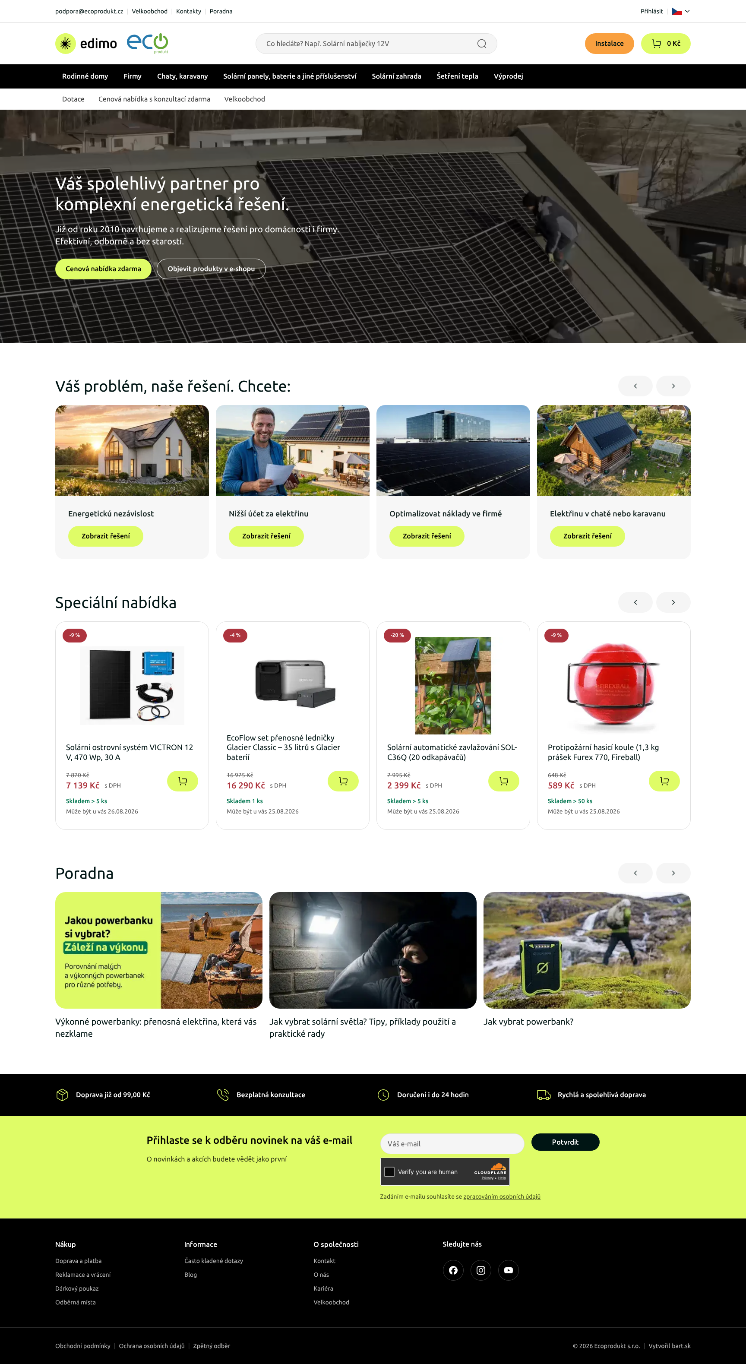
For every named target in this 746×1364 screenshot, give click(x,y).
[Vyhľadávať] (482, 43)
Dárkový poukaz (77, 1288)
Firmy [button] (132, 76)
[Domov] (111, 43)
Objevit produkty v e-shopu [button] (211, 269)
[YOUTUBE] (508, 1270)
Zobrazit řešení (106, 536)
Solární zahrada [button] (396, 76)
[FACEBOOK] (453, 1270)
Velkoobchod (150, 11)
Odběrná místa (75, 1302)
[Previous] (635, 386)
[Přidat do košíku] (182, 781)
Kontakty (188, 11)
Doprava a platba (78, 1260)
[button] (656, 43)
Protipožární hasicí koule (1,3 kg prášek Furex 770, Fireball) (603, 752)
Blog (190, 1274)
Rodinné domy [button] (85, 76)
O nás (321, 1274)
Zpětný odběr (212, 1345)
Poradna (221, 11)
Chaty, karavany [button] (182, 76)
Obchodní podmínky (83, 1345)
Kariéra (323, 1288)
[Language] (681, 11)
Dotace (73, 99)
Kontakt (324, 1260)
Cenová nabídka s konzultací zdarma (154, 99)
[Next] (673, 386)
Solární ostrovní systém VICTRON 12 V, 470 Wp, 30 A (129, 752)
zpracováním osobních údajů (502, 1196)
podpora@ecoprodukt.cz (89, 11)
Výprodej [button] (508, 76)
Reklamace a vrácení (83, 1274)
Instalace (609, 43)
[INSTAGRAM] (481, 1270)
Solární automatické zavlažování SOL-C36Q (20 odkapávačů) (452, 752)
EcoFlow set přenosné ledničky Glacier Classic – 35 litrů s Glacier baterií (283, 748)
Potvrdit (565, 1142)
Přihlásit (652, 11)
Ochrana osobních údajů (152, 1345)
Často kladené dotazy (213, 1260)
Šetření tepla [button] (457, 76)
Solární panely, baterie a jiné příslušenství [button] (290, 76)
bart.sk (681, 1345)
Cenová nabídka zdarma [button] (103, 269)
